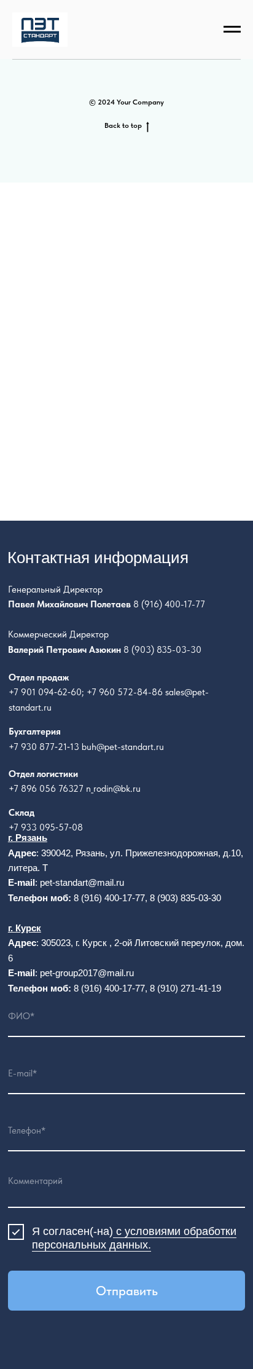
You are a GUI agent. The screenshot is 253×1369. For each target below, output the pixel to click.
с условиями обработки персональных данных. (134, 1238)
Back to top (123, 125)
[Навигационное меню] (232, 29)
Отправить (127, 1290)
